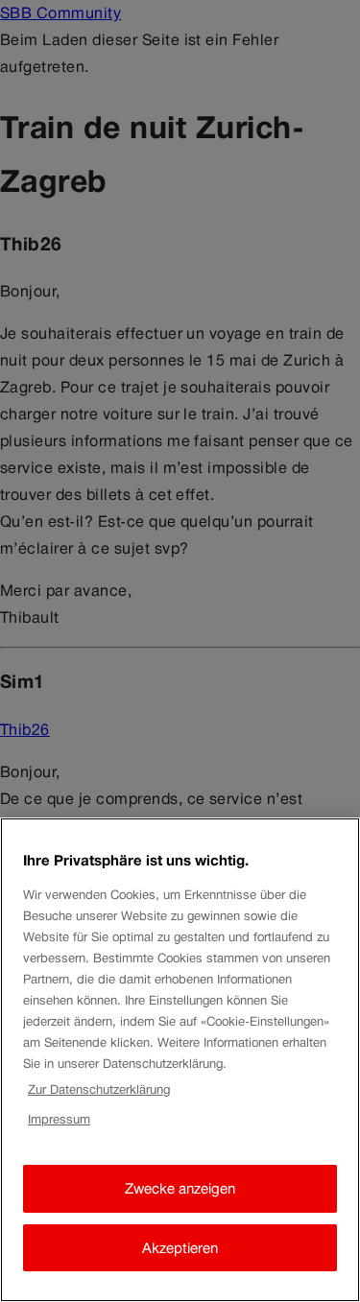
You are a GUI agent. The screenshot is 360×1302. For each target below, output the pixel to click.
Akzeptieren (180, 1248)
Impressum (59, 1119)
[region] (180, 1059)
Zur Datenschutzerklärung (99, 1089)
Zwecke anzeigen (180, 1188)
